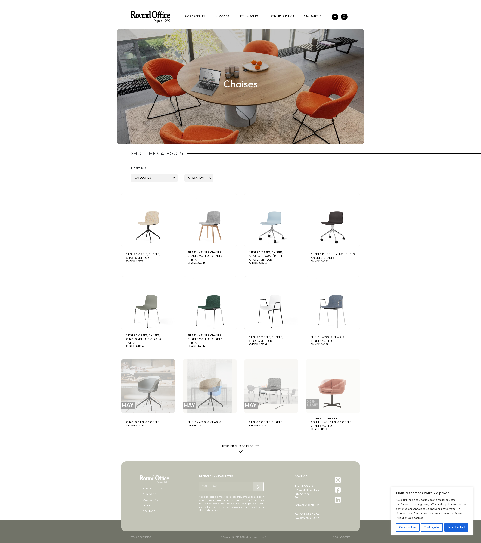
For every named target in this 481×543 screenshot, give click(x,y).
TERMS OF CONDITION (142, 537)
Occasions (150, 500)
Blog (146, 506)
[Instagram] (338, 480)
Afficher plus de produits (240, 446)
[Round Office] (150, 16)
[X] (338, 510)
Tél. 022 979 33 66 (307, 514)
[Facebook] (338, 490)
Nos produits (152, 489)
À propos (149, 494)
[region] (432, 511)
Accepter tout (456, 527)
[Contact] (335, 17)
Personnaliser (408, 527)
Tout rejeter (432, 527)
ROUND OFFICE (342, 537)
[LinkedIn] (338, 500)
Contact (149, 511)
